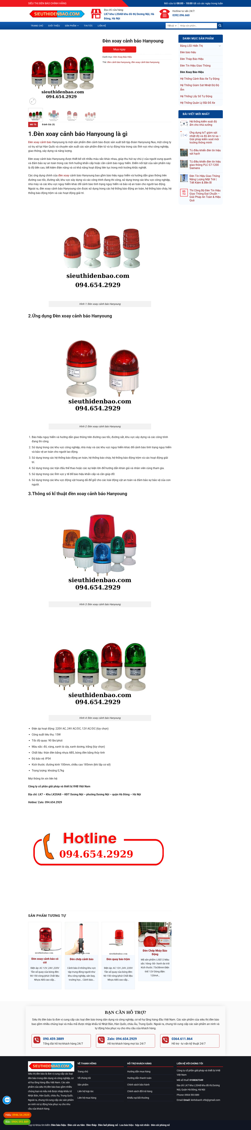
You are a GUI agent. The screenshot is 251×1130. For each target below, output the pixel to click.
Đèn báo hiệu (188, 52)
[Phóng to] (32, 101)
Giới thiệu (54, 25)
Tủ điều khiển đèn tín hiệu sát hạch (205, 152)
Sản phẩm (70, 25)
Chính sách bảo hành (138, 1084)
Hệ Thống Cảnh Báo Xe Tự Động (199, 78)
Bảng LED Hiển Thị (191, 45)
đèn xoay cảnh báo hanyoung (145, 62)
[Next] (92, 71)
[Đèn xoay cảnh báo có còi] (44, 938)
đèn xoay (63, 175)
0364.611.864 (182, 1039)
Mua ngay (119, 49)
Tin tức (88, 25)
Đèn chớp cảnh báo (81, 959)
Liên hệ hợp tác (86, 1091)
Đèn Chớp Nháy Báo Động (155, 952)
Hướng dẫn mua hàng (138, 1071)
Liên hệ (102, 25)
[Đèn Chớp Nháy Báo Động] (154, 934)
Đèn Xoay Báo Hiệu (192, 72)
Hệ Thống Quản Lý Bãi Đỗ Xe (197, 102)
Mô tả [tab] (33, 124)
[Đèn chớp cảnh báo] (81, 938)
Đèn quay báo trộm (118, 959)
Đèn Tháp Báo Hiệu (192, 59)
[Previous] (34, 71)
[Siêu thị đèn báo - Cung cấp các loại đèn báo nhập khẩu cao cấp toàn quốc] (57, 14)
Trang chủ (37, 25)
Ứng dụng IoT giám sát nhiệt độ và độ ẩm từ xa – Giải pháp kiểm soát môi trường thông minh (205, 137)
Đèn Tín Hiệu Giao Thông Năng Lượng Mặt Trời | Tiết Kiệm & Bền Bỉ (205, 179)
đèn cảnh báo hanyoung (118, 62)
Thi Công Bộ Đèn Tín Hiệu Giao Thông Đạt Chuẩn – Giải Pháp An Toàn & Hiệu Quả (205, 195)
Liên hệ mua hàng (87, 1097)
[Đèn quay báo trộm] (118, 938)
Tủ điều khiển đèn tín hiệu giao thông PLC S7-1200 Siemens (205, 165)
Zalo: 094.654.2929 (122, 1039)
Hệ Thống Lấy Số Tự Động (196, 96)
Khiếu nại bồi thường (138, 1097)
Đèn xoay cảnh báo (39, 142)
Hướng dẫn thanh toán (139, 1078)
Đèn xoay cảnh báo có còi (44, 960)
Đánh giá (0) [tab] (48, 124)
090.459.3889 (53, 1039)
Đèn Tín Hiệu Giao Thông (195, 65)
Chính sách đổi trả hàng (139, 1091)
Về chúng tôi (84, 1078)
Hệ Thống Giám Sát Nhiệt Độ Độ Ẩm (199, 87)
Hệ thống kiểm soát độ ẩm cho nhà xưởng (203, 123)
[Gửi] (220, 26)
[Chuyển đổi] (219, 46)
